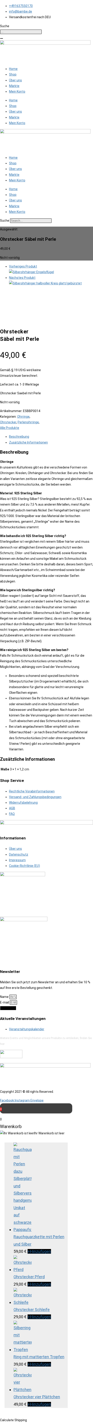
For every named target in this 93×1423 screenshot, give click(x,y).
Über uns (15, 80)
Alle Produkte (9, 428)
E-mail (5, 1002)
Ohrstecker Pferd (29, 1276)
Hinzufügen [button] (39, 1251)
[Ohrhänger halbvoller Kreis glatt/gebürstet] (45, 283)
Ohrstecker (8, 422)
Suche (4, 220)
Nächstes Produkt (22, 277)
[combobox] (21, 31)
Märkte (14, 86)
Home (13, 69)
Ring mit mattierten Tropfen (39, 1356)
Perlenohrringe (28, 422)
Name (4, 997)
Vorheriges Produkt (23, 266)
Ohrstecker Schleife (32, 1309)
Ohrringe (23, 416)
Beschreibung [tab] (19, 436)
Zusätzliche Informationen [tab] (28, 442)
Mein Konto (17, 91)
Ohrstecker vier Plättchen (37, 1396)
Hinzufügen (39, 1364)
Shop (12, 74)
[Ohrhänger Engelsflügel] (31, 272)
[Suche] (1, 38)
